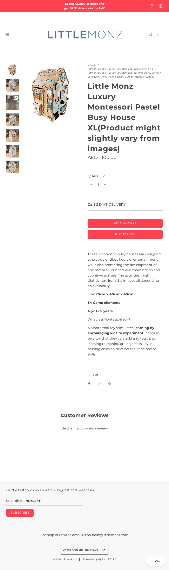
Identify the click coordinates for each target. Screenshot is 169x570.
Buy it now (125, 234)
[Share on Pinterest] (110, 384)
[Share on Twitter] (99, 384)
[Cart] (159, 34)
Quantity (96, 176)
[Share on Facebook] (89, 384)
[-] (91, 184)
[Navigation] (7, 34)
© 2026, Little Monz (64, 559)
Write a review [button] (84, 438)
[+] (105, 184)
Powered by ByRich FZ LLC (99, 559)
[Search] (150, 34)
